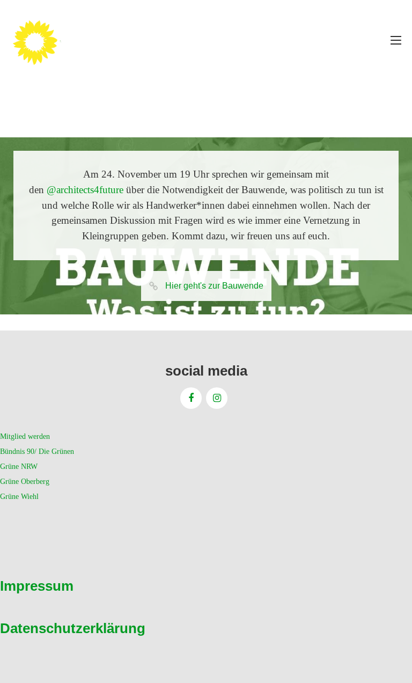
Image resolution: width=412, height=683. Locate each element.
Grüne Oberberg (24, 482)
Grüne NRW (19, 466)
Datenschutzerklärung (72, 628)
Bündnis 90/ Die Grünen (37, 451)
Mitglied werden (25, 436)
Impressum (36, 586)
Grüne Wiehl (19, 497)
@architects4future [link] (85, 189)
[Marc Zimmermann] (51, 40)
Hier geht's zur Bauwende (214, 285)
